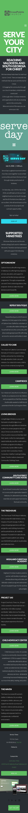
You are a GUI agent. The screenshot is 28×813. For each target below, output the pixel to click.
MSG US (14, 773)
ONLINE (19, 742)
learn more (14, 296)
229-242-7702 (14, 761)
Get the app (14, 808)
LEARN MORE (14, 631)
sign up (14, 221)
